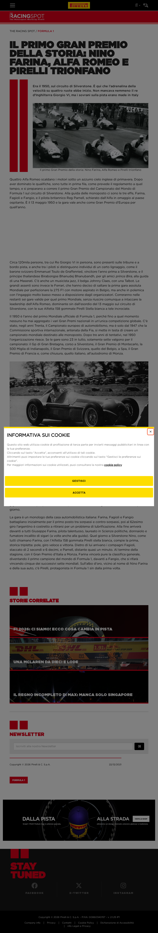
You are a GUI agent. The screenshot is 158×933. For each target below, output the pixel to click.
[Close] (151, 432)
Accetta (79, 492)
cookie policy (113, 465)
